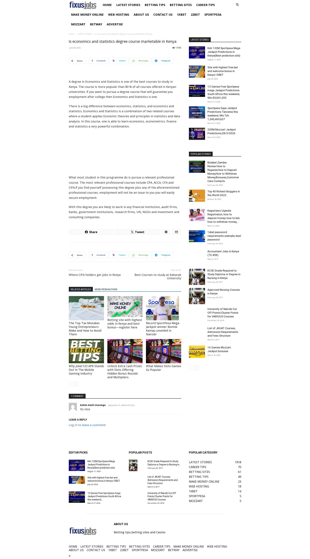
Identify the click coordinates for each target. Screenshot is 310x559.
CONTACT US (162, 14)
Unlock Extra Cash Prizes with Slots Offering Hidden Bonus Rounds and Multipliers (124, 371)
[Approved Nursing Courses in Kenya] (197, 296)
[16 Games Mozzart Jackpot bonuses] (197, 352)
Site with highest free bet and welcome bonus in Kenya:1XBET (222, 71)
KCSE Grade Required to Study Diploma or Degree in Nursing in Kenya (223, 274)
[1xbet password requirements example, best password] (197, 236)
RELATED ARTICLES (81, 289)
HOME (107, 5)
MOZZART (78, 24)
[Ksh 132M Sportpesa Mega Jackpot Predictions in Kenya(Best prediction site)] (197, 52)
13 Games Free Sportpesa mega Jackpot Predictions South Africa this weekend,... (104, 496)
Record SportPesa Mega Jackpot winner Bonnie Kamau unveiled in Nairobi (162, 328)
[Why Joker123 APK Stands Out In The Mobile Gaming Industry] (86, 351)
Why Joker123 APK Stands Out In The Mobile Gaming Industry (86, 369)
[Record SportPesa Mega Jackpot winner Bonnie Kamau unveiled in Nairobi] (163, 308)
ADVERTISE (115, 24)
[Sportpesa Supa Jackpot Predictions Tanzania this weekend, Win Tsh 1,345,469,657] (197, 112)
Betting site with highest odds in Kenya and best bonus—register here (124, 323)
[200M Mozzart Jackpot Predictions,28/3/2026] (197, 134)
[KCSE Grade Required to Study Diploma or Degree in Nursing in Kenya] (197, 277)
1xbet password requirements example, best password (224, 235)
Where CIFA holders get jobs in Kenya (95, 275)
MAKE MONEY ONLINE (87, 14)
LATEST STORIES (128, 5)
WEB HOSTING (118, 14)
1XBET (181, 14)
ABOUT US (141, 14)
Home (71, 34)
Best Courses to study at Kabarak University (157, 276)
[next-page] (76, 384)
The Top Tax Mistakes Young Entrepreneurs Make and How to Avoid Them (85, 328)
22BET (195, 14)
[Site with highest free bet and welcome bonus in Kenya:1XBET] (197, 72)
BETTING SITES (181, 5)
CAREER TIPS (205, 5)
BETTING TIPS (155, 5)
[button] (237, 5)
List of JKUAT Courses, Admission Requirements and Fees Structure (222, 332)
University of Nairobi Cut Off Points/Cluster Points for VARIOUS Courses (222, 312)
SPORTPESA (212, 14)
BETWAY (96, 24)
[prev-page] (71, 384)
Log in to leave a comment (87, 425)
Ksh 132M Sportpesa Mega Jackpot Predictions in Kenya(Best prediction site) (223, 52)
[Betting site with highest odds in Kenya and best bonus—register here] (125, 306)
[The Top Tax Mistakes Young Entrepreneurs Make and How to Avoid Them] (86, 308)
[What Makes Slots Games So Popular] (163, 351)
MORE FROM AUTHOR (106, 289)
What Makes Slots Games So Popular (163, 368)
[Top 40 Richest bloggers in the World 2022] (197, 196)
